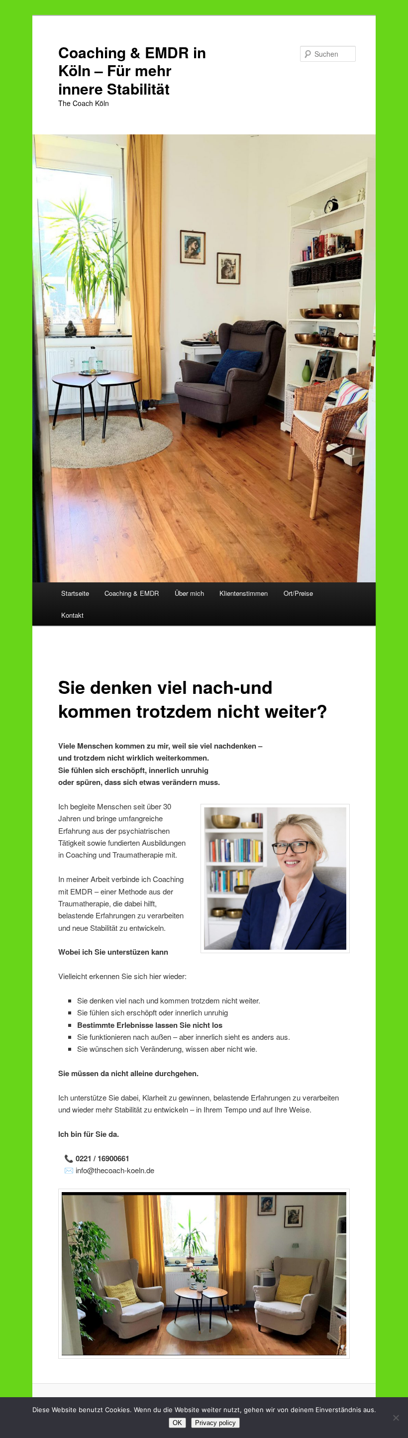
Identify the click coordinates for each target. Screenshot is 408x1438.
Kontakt (72, 615)
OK (177, 1423)
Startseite (75, 593)
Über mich (189, 593)
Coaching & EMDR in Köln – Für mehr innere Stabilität (132, 70)
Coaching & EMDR (131, 593)
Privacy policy (215, 1423)
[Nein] (396, 1418)
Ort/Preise (298, 593)
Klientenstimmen (243, 593)
